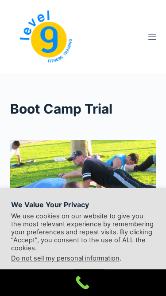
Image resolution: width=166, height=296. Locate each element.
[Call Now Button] (83, 282)
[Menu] (152, 37)
